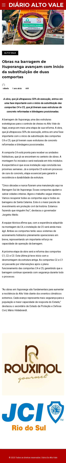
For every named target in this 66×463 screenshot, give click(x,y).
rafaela (6, 88)
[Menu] (3, 5)
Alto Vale (10, 53)
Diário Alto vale (36, 5)
